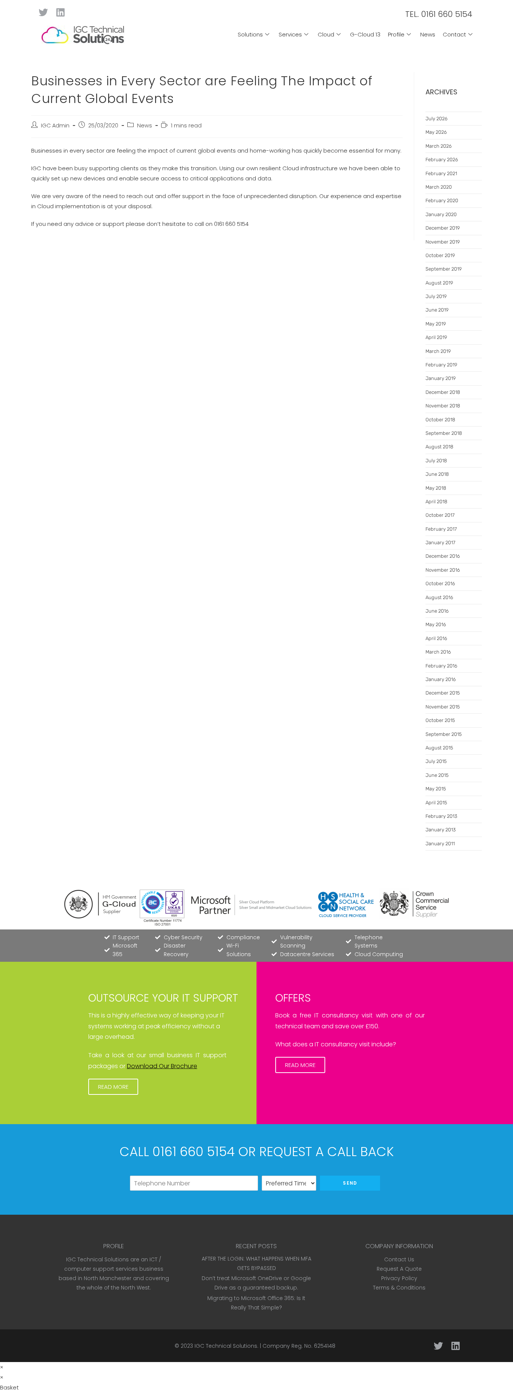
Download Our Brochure (162, 1066)
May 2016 (435, 624)
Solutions (250, 34)
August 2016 (439, 597)
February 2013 (441, 816)
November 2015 (442, 707)
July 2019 (436, 296)
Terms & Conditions (399, 1287)
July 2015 (436, 761)
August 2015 (439, 748)
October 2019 (440, 255)
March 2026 (438, 146)
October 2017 (439, 515)
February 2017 (441, 529)
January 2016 (440, 679)
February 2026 (441, 159)
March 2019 (438, 351)
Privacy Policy (399, 1278)
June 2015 (436, 775)
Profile (396, 34)
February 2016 (441, 666)
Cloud (326, 34)
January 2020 (441, 214)
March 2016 (438, 652)
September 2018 (443, 433)
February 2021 (441, 173)
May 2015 (435, 789)
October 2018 (440, 419)
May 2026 (436, 132)
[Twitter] (43, 12)
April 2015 (436, 802)
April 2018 (436, 501)
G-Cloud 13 (365, 34)
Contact (454, 34)
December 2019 (442, 228)
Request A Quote (399, 1269)
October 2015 (440, 720)
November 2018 (442, 406)
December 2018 (442, 392)
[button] (113, 1087)
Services (290, 34)
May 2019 (435, 324)
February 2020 (441, 200)
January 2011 (440, 843)
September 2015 (443, 734)
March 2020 (438, 187)
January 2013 (440, 829)
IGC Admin (55, 125)
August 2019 (439, 283)
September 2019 (443, 269)
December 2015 (442, 693)
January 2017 (440, 542)
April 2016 (436, 638)
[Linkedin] (60, 12)
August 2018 (439, 447)
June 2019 (436, 310)
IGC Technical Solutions (226, 1346)
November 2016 (442, 570)
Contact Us (399, 1259)
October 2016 (440, 583)
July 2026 (436, 118)
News (427, 34)
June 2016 (437, 611)
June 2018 (437, 474)
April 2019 (436, 337)
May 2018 (435, 488)
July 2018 (436, 460)
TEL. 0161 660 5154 (438, 14)
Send (350, 1183)
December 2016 (442, 556)
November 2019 (442, 242)
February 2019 (441, 365)
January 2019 (440, 378)
